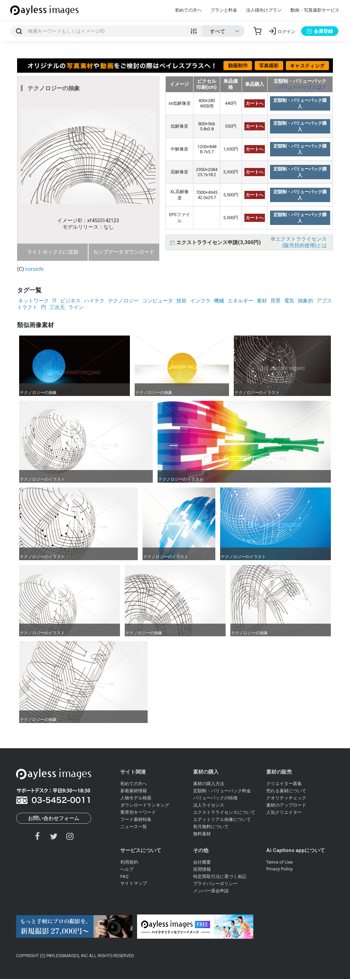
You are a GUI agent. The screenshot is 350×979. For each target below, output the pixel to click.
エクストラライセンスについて (224, 812)
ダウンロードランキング (144, 805)
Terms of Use (279, 862)
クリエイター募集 (284, 783)
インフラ (200, 301)
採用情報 (202, 869)
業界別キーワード (138, 812)
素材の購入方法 (208, 783)
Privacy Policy (279, 868)
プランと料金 (224, 10)
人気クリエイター (284, 812)
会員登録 (323, 31)
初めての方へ (188, 10)
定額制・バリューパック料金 (222, 790)
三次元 (57, 307)
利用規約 (129, 862)
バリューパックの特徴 (215, 797)
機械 (219, 301)
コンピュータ (157, 301)
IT (54, 301)
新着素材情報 (133, 790)
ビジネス (70, 301)
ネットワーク (33, 301)
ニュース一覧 (133, 826)
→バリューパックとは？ (300, 87)
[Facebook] (37, 836)
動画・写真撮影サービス (315, 10)
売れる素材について (286, 790)
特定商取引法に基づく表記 (219, 876)
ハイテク (94, 301)
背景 (275, 301)
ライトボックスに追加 (52, 252)
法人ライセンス (208, 805)
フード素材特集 (135, 819)
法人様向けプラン (264, 10)
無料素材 (202, 833)
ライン (76, 307)
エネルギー (240, 301)
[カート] (257, 31)
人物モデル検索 (135, 797)
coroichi (34, 269)
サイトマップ (133, 883)
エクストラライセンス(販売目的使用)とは (301, 242)
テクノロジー (123, 301)
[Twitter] (53, 836)
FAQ (124, 876)
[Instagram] (70, 836)
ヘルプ (127, 869)
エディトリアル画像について (222, 819)
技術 (181, 301)
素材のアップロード (286, 805)
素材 (262, 301)
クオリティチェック (286, 797)
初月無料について (211, 826)
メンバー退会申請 (211, 890)
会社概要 (202, 862)
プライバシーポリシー (215, 883)
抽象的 (305, 301)
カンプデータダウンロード (123, 252)
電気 (289, 301)
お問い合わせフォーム (53, 818)
